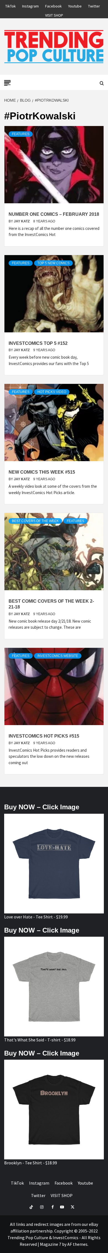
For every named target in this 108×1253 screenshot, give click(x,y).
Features (20, 134)
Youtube (75, 5)
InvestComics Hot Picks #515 (44, 736)
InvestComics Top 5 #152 (38, 343)
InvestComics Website (57, 656)
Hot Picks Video (51, 392)
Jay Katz (22, 221)
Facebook (53, 5)
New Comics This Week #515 (42, 472)
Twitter (94, 5)
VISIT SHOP (54, 14)
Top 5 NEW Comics (53, 263)
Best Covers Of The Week (35, 521)
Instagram (30, 5)
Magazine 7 (50, 1244)
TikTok (10, 5)
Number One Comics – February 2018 (54, 214)
